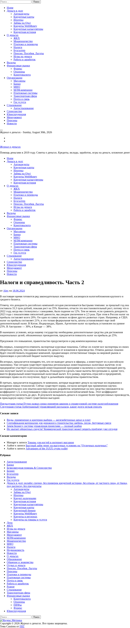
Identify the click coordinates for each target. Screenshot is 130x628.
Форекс (18, 68)
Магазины (19, 80)
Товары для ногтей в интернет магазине (51, 442)
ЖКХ (17, 38)
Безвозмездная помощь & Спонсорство (29, 467)
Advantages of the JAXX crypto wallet (47, 448)
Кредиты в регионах (25, 516)
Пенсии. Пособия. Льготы (29, 53)
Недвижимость (15, 550)
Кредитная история (25, 32)
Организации (14, 77)
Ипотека (18, 19)
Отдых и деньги (16, 565)
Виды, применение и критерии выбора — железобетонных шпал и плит (49, 419)
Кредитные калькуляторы (28, 29)
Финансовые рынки (18, 65)
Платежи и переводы (26, 44)
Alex (5, 290)
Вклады (11, 62)
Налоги (18, 47)
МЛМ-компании (23, 90)
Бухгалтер (19, 50)
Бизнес (11, 470)
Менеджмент (14, 117)
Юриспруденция (16, 114)
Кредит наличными (25, 498)
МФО (17, 86)
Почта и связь (21, 99)
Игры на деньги (23, 56)
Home (10, 7)
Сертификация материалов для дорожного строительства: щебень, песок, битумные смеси (59, 423)
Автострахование (24, 108)
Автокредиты (21, 13)
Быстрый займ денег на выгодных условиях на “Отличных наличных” (67, 445)
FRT (22, 626)
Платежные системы (25, 93)
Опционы (19, 71)
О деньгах (12, 35)
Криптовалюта (22, 74)
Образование (14, 559)
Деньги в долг (15, 10)
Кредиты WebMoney (25, 26)
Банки (17, 83)
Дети (10, 522)
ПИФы (18, 604)
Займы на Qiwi (22, 22)
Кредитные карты (24, 16)
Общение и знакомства (20, 562)
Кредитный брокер (25, 510)
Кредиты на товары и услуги (30, 519)
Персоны (12, 120)
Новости (12, 123)
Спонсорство (14, 111)
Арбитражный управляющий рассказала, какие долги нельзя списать (51, 406)
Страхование (14, 105)
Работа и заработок (25, 59)
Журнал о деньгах (10, 146)
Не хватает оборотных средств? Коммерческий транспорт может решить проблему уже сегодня (62, 429)
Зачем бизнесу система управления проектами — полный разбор (44, 426)
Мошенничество (23, 41)
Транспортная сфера (25, 96)
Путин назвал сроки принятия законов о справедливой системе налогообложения (59, 403)
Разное (11, 586)
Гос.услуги (20, 102)
